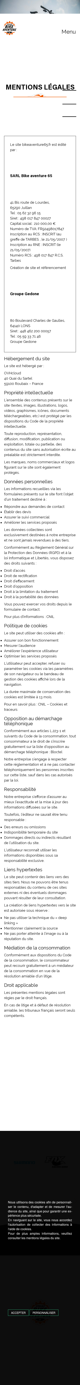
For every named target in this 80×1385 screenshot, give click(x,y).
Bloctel (56, 752)
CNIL (50, 617)
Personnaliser (44, 1313)
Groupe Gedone (23, 342)
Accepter (18, 1313)
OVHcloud (12, 373)
